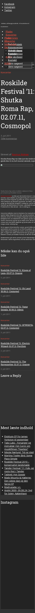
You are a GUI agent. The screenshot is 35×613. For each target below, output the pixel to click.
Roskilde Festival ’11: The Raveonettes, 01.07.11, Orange (15, 363)
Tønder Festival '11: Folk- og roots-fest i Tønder (19, 470)
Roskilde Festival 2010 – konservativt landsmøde (17, 463)
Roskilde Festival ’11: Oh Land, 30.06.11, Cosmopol (16, 290)
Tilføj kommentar (9, 138)
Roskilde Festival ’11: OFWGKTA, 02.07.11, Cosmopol (17, 326)
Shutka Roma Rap (6, 196)
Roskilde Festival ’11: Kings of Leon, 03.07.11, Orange (16, 272)
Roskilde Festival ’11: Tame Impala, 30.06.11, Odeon (14, 308)
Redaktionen (15, 50)
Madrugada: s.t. (12, 487)
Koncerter (9, 41)
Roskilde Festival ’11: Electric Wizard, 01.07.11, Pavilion (15, 345)
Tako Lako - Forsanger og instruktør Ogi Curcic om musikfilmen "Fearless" (17, 446)
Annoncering (15, 47)
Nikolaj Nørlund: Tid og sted (19, 452)
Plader (7, 37)
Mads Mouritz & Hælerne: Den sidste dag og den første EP (17, 481)
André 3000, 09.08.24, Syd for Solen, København (18, 492)
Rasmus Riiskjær (20, 154)
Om (6, 47)
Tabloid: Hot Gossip (14, 474)
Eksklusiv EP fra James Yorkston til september (16, 438)
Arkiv (7, 63)
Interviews (12, 37)
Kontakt (12, 60)
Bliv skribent (15, 56)
